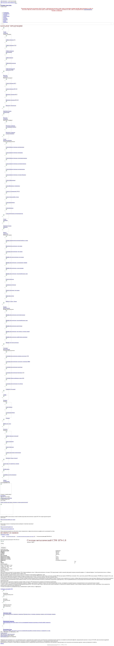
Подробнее (3, 495)
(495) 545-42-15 (4, 1)
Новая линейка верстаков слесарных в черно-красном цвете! (14, 502)
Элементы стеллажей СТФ (7, 588)
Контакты (5, 19)
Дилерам (5, 14)
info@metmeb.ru (4, 636)
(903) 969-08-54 (11, 2)
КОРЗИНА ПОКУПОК (6, 5)
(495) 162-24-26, (4, 2)
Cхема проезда (4, 633)
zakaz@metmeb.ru (88, 9)
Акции (4, 20)
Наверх (2, 643)
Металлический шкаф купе (7, 526)
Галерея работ (6, 16)
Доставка (5, 18)
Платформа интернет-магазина (52, 644)
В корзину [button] (3, 547)
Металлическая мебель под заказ (8, 519)
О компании (6, 12)
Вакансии (5, 22)
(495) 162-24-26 (11, 634)
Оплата (4, 17)
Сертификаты (6, 13)
